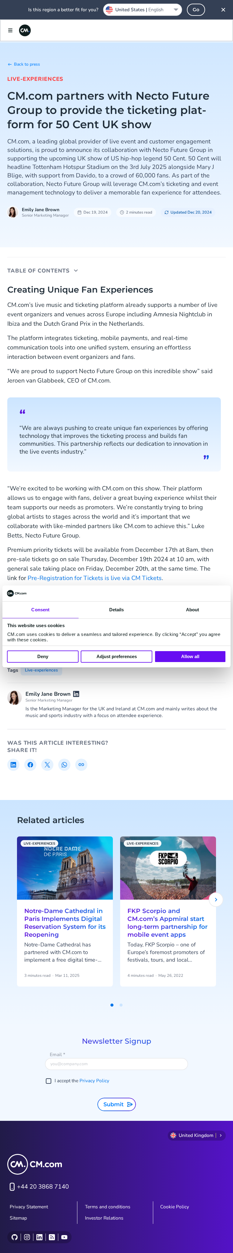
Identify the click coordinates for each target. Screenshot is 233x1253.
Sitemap (18, 1218)
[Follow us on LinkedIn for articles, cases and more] (39, 1237)
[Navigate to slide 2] (121, 1005)
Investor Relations (104, 1218)
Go (196, 9)
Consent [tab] (40, 609)
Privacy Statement (29, 1206)
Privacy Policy (94, 1080)
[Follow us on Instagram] (27, 1237)
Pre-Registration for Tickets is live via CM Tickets (95, 578)
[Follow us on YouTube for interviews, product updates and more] (64, 1237)
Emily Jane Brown (40, 210)
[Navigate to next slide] (216, 899)
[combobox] (142, 10)
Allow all (190, 656)
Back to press (27, 64)
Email (57, 1054)
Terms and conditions (107, 1206)
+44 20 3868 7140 (43, 1187)
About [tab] (192, 609)
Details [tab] (116, 609)
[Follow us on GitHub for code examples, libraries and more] (14, 1237)
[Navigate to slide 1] (111, 1005)
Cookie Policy (174, 1206)
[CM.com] (25, 30)
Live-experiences (35, 79)
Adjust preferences (116, 656)
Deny (42, 656)
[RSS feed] (52, 1237)
